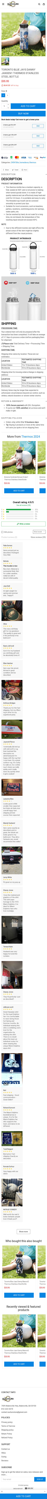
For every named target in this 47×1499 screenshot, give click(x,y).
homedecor (24, 162)
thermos (32, 162)
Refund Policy (7, 1438)
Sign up (40, 1479)
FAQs (3, 1453)
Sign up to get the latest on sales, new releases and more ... (22, 1473)
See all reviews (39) (24, 505)
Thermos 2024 (30, 436)
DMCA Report (18, 1488)
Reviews (4, 1461)
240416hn (15, 162)
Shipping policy (7, 1430)
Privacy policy (7, 1422)
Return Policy (6, 1434)
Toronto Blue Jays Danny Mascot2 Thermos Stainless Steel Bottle (16, 1283)
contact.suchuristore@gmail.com (14, 1412)
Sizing (3, 1457)
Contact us (5, 1449)
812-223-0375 (7, 1409)
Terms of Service (8, 1426)
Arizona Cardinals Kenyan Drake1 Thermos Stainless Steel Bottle (16, 478)
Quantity (4, 101)
